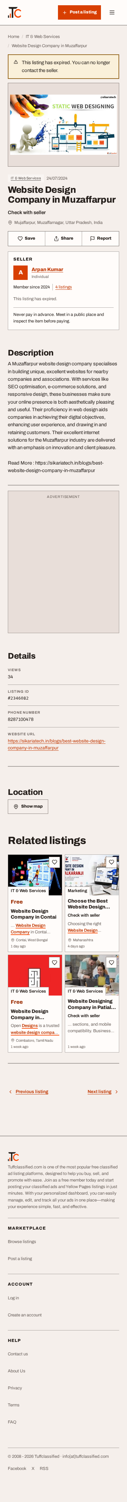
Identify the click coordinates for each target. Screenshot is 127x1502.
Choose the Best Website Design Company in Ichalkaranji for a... (90, 910)
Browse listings (22, 1241)
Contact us (18, 1354)
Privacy (15, 1388)
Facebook (17, 1468)
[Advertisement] (63, 565)
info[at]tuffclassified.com (86, 1456)
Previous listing (32, 1091)
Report (104, 238)
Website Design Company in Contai (33, 914)
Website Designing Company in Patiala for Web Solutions (91, 1007)
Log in (13, 1298)
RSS (44, 1468)
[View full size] (63, 125)
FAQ (12, 1422)
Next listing (99, 1091)
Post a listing (20, 1258)
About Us (16, 1371)
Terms (14, 1405)
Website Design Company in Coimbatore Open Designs (32, 1020)
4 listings (63, 287)
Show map (32, 806)
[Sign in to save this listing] (54, 862)
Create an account (25, 1315)
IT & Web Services (26, 178)
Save (30, 238)
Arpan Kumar (47, 269)
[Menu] (112, 12)
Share (67, 238)
